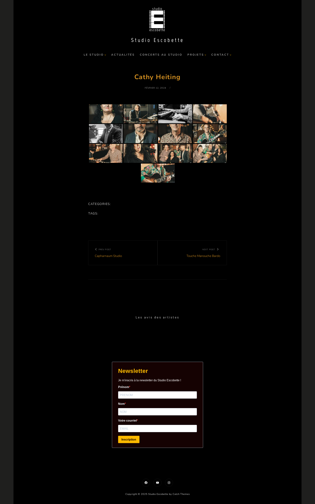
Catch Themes (181, 494)
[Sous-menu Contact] (230, 55)
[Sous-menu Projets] (205, 55)
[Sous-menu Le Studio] (105, 55)
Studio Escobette (157, 40)
